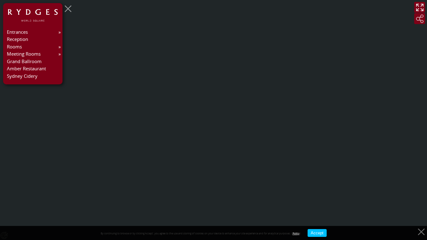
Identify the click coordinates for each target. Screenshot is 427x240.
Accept (317, 233)
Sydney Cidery (22, 76)
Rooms (14, 46)
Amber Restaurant (26, 68)
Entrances (17, 32)
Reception (17, 39)
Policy (296, 233)
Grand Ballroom (24, 61)
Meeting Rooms (24, 54)
